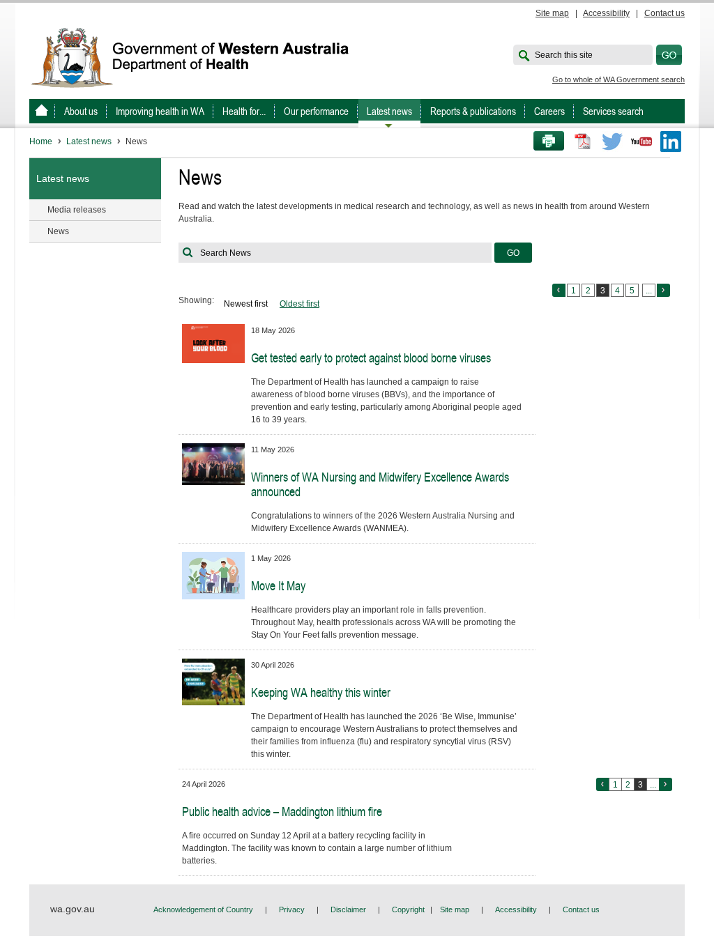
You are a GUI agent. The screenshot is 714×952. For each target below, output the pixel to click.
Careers (549, 111)
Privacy (292, 909)
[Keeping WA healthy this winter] (213, 681)
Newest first (246, 304)
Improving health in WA (160, 111)
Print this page (543, 141)
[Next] (665, 784)
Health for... (244, 111)
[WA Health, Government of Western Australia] (41, 111)
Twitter (612, 141)
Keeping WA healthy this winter (320, 692)
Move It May (278, 585)
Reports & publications (473, 111)
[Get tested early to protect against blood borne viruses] (213, 343)
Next (663, 290)
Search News (225, 253)
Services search (613, 111)
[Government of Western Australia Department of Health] (199, 56)
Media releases (76, 210)
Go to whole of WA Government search (618, 79)
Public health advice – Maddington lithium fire (282, 811)
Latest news (389, 111)
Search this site (564, 55)
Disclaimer (348, 909)
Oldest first (299, 304)
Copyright (408, 909)
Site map (552, 13)
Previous (558, 290)
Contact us (664, 13)
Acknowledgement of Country (203, 909)
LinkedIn (670, 141)
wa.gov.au (72, 908)
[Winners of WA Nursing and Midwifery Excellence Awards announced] (213, 463)
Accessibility (606, 13)
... (649, 290)
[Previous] (602, 784)
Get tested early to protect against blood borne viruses (371, 358)
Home (40, 141)
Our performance (316, 111)
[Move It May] (213, 575)
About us (81, 111)
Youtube (641, 141)
